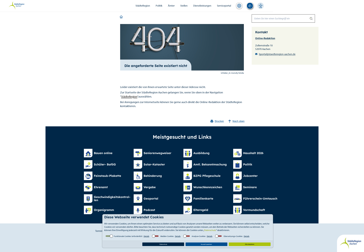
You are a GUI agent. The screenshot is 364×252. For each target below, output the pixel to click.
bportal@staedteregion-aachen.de (277, 54)
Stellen (184, 5)
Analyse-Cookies (199, 236)
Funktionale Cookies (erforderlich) (128, 236)
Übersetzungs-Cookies (233, 236)
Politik (159, 5)
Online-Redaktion (265, 38)
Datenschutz (210, 230)
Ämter (171, 5)
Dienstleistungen (202, 5)
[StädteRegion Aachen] (16, 5)
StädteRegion (143, 5)
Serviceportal (224, 5)
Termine (99, 231)
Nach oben (238, 121)
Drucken (219, 121)
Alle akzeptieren (249, 244)
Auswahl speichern (206, 244)
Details (146, 236)
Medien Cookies (167, 236)
